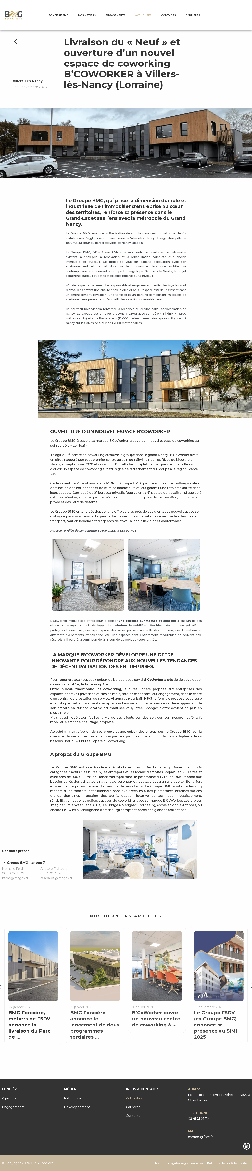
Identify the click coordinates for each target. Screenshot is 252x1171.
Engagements (115, 15)
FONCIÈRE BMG (58, 15)
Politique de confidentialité (227, 1163)
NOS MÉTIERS (87, 15)
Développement (77, 1107)
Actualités (143, 15)
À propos (9, 1098)
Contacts (168, 15)
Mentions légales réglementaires (179, 1163)
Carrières (193, 15)
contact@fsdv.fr (200, 1137)
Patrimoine (72, 1098)
